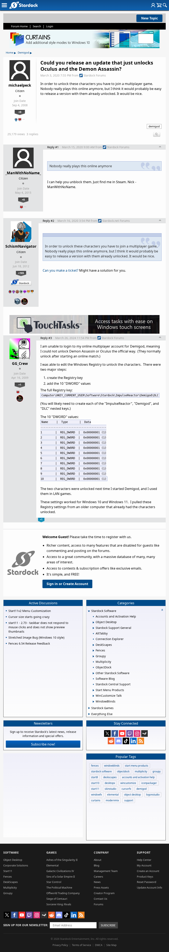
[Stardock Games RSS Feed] (140, 741)
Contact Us (100, 899)
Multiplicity (10, 887)
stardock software (101, 771)
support (128, 800)
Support (144, 852)
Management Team (106, 871)
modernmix (112, 800)
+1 (19, 384)
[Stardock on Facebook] (115, 733)
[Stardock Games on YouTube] (122, 733)
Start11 (7, 871)
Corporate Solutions (15, 865)
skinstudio (110, 789)
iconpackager (149, 783)
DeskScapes (10, 882)
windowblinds (112, 765)
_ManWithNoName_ (23, 172)
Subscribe (108, 925)
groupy (157, 771)
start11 (95, 789)
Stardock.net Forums (116, 221)
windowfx (96, 794)
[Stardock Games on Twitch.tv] (129, 733)
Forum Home (19, 26)
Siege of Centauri (56, 899)
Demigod (23, 52)
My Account (144, 865)
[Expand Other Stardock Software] (93, 673)
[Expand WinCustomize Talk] (93, 696)
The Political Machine (59, 887)
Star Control (53, 882)
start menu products (136, 765)
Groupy (8, 893)
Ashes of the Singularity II (61, 860)
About (97, 860)
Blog (96, 865)
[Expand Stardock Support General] (93, 628)
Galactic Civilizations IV (60, 871)
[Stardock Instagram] (137, 733)
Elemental (52, 865)
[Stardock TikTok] (126, 741)
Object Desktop (12, 860)
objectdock (123, 771)
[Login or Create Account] (153, 5)
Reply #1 (53, 147)
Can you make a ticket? (60, 270)
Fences (7, 876)
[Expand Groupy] (93, 656)
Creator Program (104, 893)
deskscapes (110, 777)
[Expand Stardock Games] (89, 708)
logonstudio (153, 794)
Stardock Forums (94, 75)
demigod (154, 126)
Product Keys (145, 876)
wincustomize (128, 783)
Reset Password (146, 882)
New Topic (149, 18)
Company (101, 852)
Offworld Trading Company (63, 893)
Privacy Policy (60, 945)
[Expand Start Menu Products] (93, 690)
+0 (19, 112)
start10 (95, 783)
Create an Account (148, 871)
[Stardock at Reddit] (111, 741)
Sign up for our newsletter (25, 925)
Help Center (144, 860)
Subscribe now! (43, 744)
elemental (113, 794)
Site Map (111, 945)
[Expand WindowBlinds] (93, 702)
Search (37, 26)
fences (95, 765)
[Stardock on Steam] (144, 733)
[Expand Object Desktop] (93, 622)
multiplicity (141, 771)
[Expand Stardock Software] (89, 611)
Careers (98, 876)
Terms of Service (81, 945)
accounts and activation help (138, 777)
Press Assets (101, 887)
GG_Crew (20, 363)
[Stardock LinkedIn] (133, 741)
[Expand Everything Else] (89, 714)
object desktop (132, 794)
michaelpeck (19, 85)
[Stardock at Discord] (118, 741)
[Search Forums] (165, 5)
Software (11, 852)
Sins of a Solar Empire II (60, 876)
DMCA (98, 945)
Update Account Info (149, 887)
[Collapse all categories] (162, 610)
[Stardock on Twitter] (107, 733)
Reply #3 (46, 338)
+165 (21, 273)
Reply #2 (48, 221)
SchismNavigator (20, 246)
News (97, 882)
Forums (98, 904)
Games (51, 852)
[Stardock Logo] (23, 5)
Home (9, 52)
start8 (94, 777)
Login (49, 26)
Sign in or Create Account (67, 584)
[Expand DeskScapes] (93, 645)
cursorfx (126, 789)
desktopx (110, 783)
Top (160, 147)
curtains (95, 800)
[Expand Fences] (93, 651)
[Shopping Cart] (159, 5)
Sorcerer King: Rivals (58, 904)
